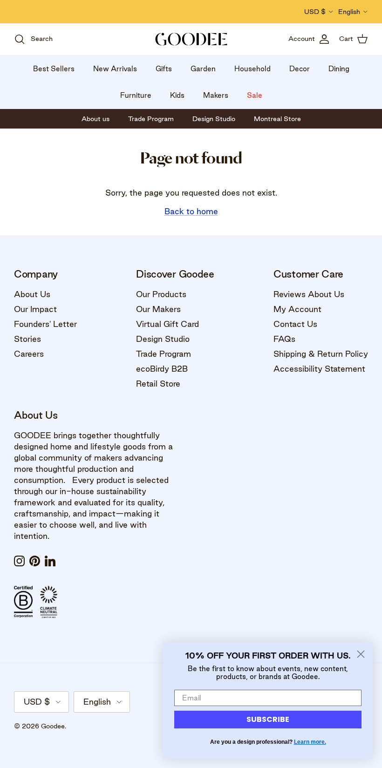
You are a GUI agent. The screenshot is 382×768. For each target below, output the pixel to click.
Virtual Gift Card (167, 323)
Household (252, 69)
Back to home (191, 211)
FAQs (284, 338)
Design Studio (163, 338)
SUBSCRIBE (267, 719)
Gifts (164, 69)
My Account (297, 309)
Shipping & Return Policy (320, 353)
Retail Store (158, 383)
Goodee (53, 726)
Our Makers (158, 309)
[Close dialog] (361, 654)
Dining (338, 69)
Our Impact (35, 309)
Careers (29, 353)
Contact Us (295, 323)
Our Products (161, 294)
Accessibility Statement (319, 368)
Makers (215, 95)
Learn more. (310, 742)
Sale (254, 95)
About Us (32, 294)
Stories (27, 338)
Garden (203, 69)
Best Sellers (54, 69)
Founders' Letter (45, 323)
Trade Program (163, 353)
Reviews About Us (308, 294)
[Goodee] (191, 39)
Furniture (135, 95)
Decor (299, 69)
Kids (177, 95)
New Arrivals (115, 69)
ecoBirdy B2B (162, 368)
